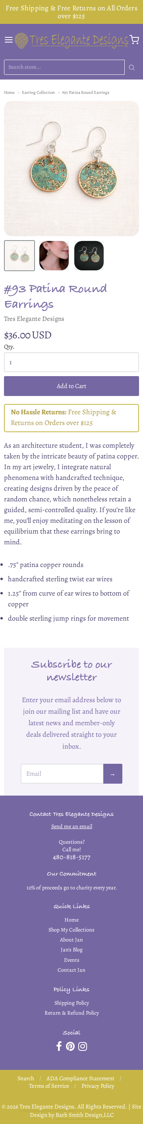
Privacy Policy (97, 1086)
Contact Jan (71, 970)
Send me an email (71, 826)
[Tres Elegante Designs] (71, 40)
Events (71, 960)
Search (25, 1078)
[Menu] (9, 40)
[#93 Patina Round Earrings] (19, 255)
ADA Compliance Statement (80, 1078)
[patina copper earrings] (88, 255)
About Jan (71, 939)
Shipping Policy (71, 1003)
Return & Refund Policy (71, 1013)
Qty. (9, 347)
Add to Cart (71, 386)
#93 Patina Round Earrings (85, 92)
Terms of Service (49, 1086)
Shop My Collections (71, 930)
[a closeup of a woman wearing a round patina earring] (54, 255)
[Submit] (132, 68)
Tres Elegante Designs (34, 318)
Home (9, 92)
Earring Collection (38, 92)
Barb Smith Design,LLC (85, 1115)
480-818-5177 (72, 857)
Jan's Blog (72, 949)
